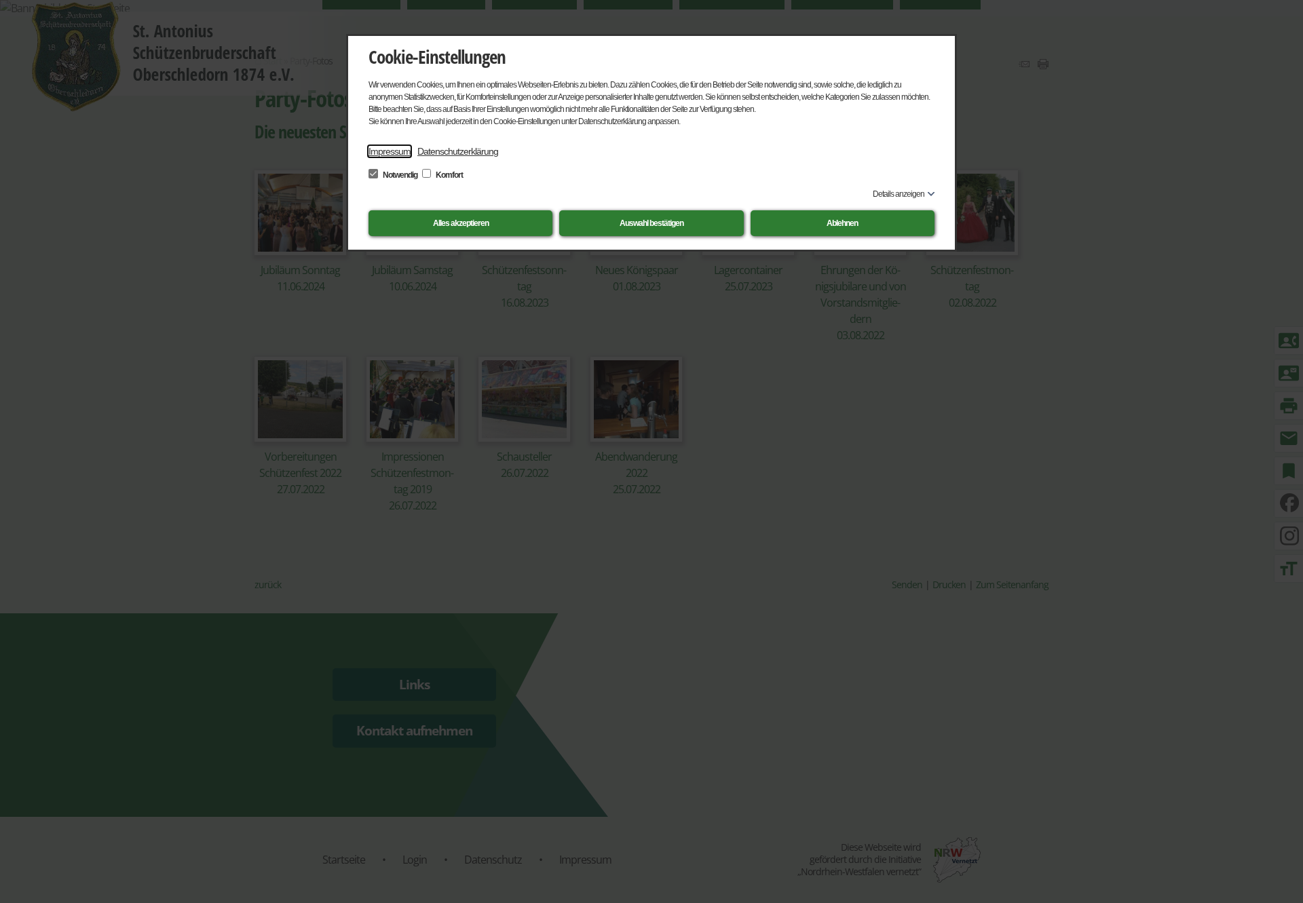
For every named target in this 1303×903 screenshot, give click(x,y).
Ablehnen (842, 223)
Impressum (390, 151)
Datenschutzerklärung (457, 151)
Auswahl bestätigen (651, 223)
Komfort (448, 175)
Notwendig (400, 175)
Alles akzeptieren (461, 223)
